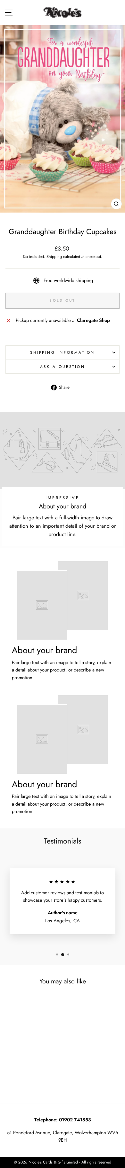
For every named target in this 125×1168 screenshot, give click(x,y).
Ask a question (62, 366)
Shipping (54, 257)
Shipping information (62, 352)
